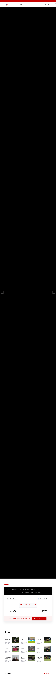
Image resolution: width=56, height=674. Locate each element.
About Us (46, 4)
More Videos (46, 673)
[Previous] (2, 292)
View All (47, 631)
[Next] (53, 292)
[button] (28, 618)
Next (17, 572)
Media (30, 4)
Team (26, 4)
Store (35, 4)
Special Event (21, 4)
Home (11, 4)
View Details (9, 572)
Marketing (40, 4)
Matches (16, 4)
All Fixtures (48, 583)
